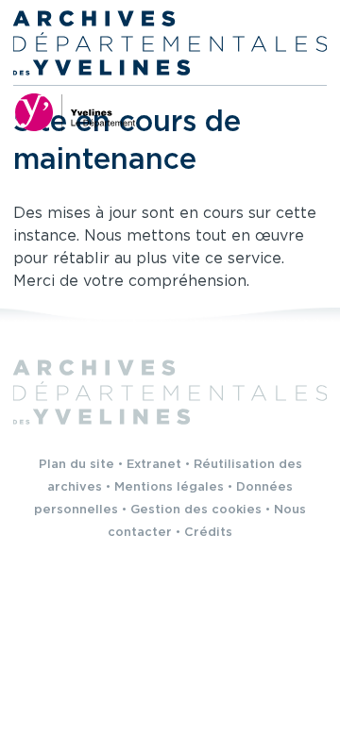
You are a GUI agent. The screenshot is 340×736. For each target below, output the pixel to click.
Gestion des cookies (196, 510)
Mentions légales (169, 487)
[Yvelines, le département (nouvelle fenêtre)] (74, 112)
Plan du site (76, 465)
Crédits (208, 532)
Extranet (154, 465)
